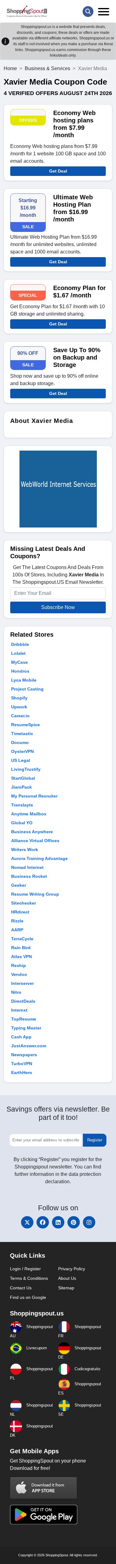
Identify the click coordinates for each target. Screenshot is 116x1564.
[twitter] (27, 1222)
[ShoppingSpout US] (27, 11)
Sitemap (66, 1287)
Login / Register (25, 1268)
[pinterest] (73, 1222)
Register (94, 1140)
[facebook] (43, 1222)
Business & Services (47, 68)
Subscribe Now (58, 607)
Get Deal (58, 171)
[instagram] (89, 1222)
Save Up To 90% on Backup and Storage (77, 357)
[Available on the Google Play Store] (43, 1514)
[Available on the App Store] (43, 1487)
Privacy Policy (71, 1268)
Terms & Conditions (29, 1278)
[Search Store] (88, 11)
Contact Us (21, 1287)
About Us (67, 1278)
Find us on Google (28, 1297)
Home (10, 68)
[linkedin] (58, 1222)
